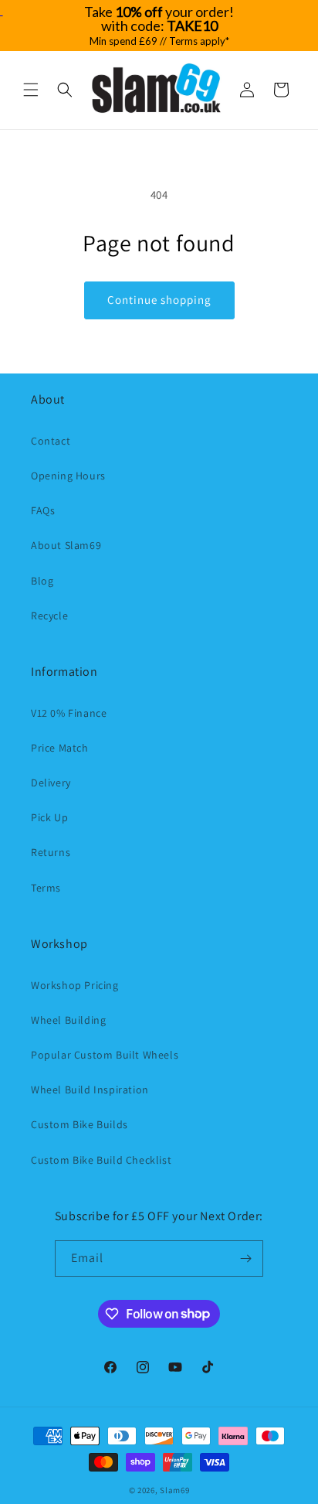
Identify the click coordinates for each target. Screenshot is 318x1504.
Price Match (60, 748)
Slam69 (174, 1490)
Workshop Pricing (75, 985)
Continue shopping (159, 299)
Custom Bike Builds (79, 1124)
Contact (50, 441)
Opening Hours (68, 476)
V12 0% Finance (69, 713)
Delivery (51, 783)
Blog (42, 581)
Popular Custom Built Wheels (104, 1055)
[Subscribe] (245, 1258)
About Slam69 (66, 545)
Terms (46, 888)
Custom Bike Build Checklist (101, 1160)
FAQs (43, 510)
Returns (50, 852)
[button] (31, 90)
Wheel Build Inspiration (90, 1089)
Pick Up (49, 817)
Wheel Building (68, 1020)
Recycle (49, 615)
